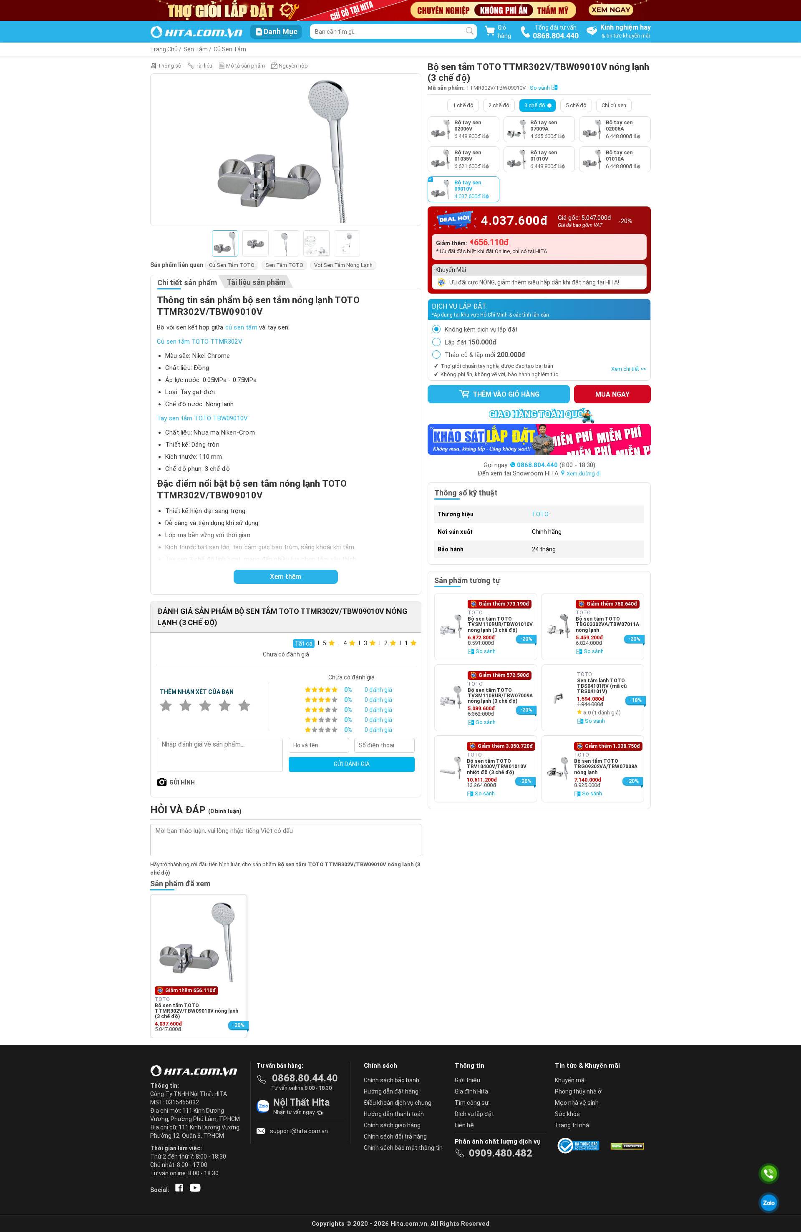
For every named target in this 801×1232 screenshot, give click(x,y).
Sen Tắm (196, 49)
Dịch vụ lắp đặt (474, 1114)
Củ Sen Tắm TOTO (231, 265)
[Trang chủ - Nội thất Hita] (196, 1071)
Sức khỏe (567, 1114)
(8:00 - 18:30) (556, 465)
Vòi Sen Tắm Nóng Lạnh (343, 265)
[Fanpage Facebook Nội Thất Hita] (177, 1190)
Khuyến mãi (570, 1080)
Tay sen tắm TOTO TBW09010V (202, 418)
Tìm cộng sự (472, 1102)
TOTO (540, 514)
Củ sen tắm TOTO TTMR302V (199, 341)
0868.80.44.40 (305, 1078)
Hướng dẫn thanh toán (394, 1114)
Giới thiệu (467, 1080)
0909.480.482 (500, 1153)
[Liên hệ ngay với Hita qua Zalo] (769, 1203)
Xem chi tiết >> (628, 369)
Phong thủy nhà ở (578, 1091)
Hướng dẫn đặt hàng (391, 1091)
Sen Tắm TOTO (284, 265)
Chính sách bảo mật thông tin (403, 1147)
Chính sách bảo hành (391, 1080)
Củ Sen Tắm (230, 49)
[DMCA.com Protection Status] (626, 1146)
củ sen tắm (241, 327)
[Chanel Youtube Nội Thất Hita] (194, 1190)
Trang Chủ (164, 49)
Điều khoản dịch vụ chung (397, 1102)
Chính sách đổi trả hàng (395, 1136)
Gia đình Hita (471, 1091)
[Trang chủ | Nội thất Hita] (196, 32)
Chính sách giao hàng (392, 1125)
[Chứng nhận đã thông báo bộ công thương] (580, 1145)
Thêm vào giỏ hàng (505, 394)
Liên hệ (464, 1125)
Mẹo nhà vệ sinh (577, 1102)
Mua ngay (612, 394)
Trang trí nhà (572, 1125)
